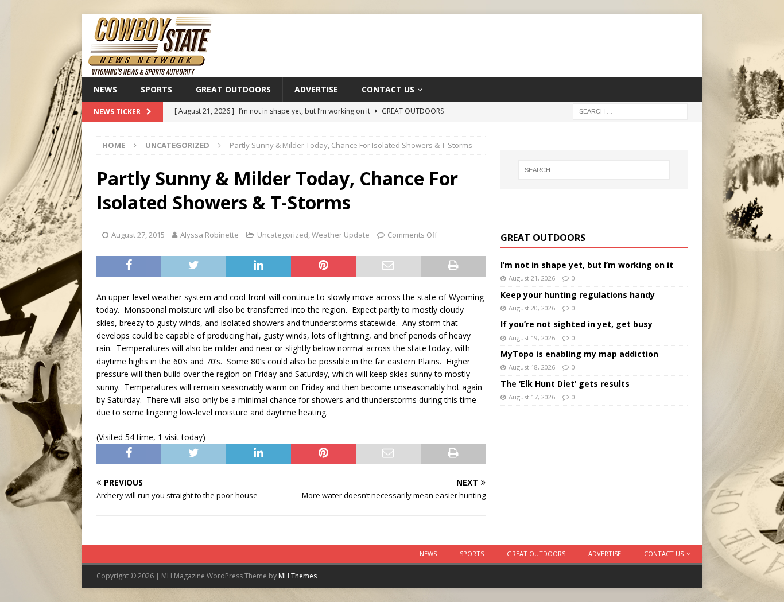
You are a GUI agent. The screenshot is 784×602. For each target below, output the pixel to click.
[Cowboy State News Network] (151, 70)
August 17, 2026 (532, 397)
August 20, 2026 (532, 308)
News (105, 89)
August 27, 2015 (138, 235)
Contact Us (388, 89)
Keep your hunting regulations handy (577, 294)
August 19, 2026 (532, 337)
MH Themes (297, 576)
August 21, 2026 (532, 278)
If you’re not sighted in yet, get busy (576, 324)
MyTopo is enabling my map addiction (579, 353)
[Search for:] (630, 111)
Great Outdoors (233, 89)
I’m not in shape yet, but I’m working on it (586, 264)
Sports (156, 89)
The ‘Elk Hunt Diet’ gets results (565, 383)
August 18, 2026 (532, 367)
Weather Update (341, 235)
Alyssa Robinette (209, 235)
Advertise (316, 89)
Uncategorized (282, 235)
